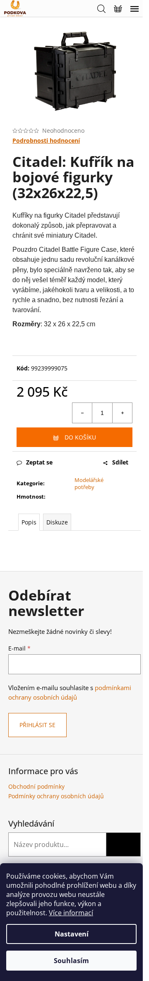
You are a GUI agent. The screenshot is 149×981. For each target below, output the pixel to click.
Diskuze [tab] (57, 522)
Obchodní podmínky (36, 786)
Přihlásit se (37, 725)
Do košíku (80, 437)
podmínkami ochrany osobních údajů (69, 692)
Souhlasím (71, 960)
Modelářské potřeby (88, 483)
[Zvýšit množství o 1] (122, 413)
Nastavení (72, 934)
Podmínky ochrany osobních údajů (56, 796)
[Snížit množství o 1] (82, 413)
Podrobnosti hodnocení (46, 140)
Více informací (71, 912)
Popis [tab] (29, 522)
